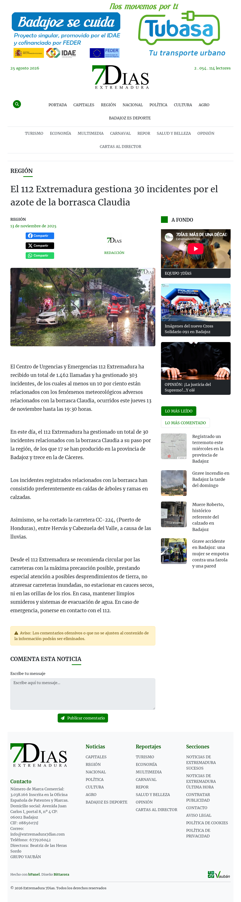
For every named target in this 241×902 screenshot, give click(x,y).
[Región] (120, 30)
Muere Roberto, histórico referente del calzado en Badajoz (208, 517)
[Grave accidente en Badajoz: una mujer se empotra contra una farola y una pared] (174, 551)
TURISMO (34, 133)
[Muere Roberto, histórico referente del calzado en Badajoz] (174, 514)
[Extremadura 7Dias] (120, 77)
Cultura (183, 104)
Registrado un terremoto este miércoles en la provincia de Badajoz (208, 449)
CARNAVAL (120, 133)
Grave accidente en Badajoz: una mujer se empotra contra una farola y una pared (210, 554)
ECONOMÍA (60, 133)
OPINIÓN (205, 133)
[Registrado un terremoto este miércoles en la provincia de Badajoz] (174, 446)
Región (108, 104)
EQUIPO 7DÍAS (178, 273)
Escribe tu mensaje (27, 673)
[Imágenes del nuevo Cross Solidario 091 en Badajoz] (196, 302)
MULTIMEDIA (91, 133)
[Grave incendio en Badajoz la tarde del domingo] (174, 483)
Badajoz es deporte (130, 118)
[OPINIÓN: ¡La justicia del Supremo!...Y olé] (196, 361)
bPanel (34, 874)
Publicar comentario (85, 718)
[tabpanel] (196, 504)
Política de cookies (207, 822)
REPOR (143, 133)
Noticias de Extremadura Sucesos (201, 763)
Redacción (114, 253)
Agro (204, 104)
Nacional (133, 104)
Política (158, 104)
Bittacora (61, 874)
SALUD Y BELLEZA (174, 133)
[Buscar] (17, 104)
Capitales (83, 104)
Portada (57, 104)
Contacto (196, 807)
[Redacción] (114, 240)
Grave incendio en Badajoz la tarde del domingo (210, 479)
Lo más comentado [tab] (185, 422)
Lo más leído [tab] (179, 411)
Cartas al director (120, 146)
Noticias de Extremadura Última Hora (201, 781)
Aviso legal (198, 815)
